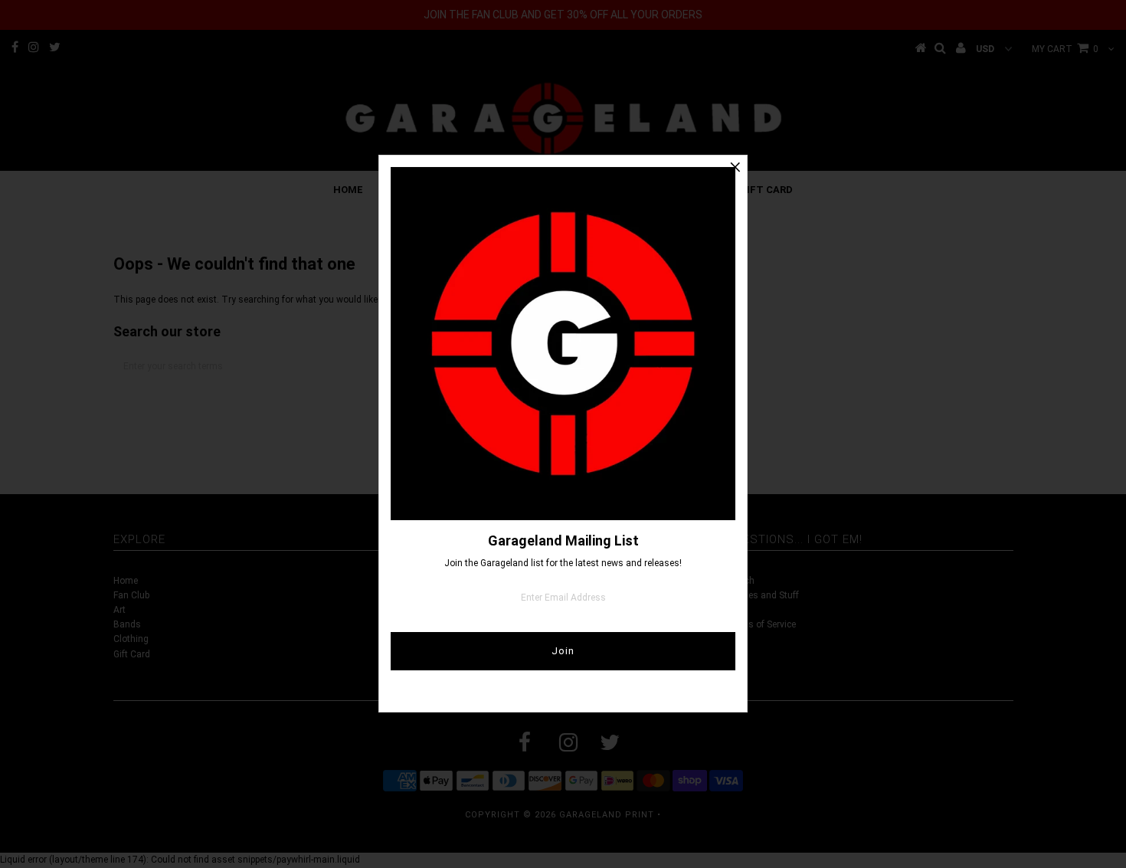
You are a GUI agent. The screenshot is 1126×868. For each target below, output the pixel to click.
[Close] (735, 167)
